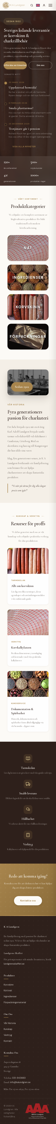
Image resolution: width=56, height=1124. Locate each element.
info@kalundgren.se (20, 1082)
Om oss (40, 65)
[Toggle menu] (50, 5)
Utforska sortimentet (15, 65)
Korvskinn (9, 984)
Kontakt (8, 1041)
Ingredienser (10, 996)
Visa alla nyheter (24, 146)
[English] (38, 5)
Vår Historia (10, 1023)
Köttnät (8, 990)
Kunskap (8, 1029)
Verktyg (8, 1035)
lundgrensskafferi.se (14, 963)
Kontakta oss (28, 900)
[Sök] (31, 5)
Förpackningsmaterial (15, 1002)
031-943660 (19, 1077)
